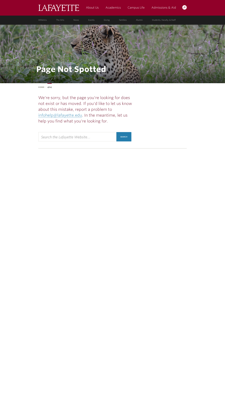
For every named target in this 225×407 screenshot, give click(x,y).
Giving (107, 20)
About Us (92, 7)
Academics (113, 7)
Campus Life (136, 7)
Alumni (139, 20)
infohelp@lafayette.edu (60, 115)
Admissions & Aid (163, 7)
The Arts (60, 20)
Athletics (42, 20)
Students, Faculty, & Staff (164, 20)
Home (41, 87)
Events (91, 20)
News (76, 20)
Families (123, 20)
